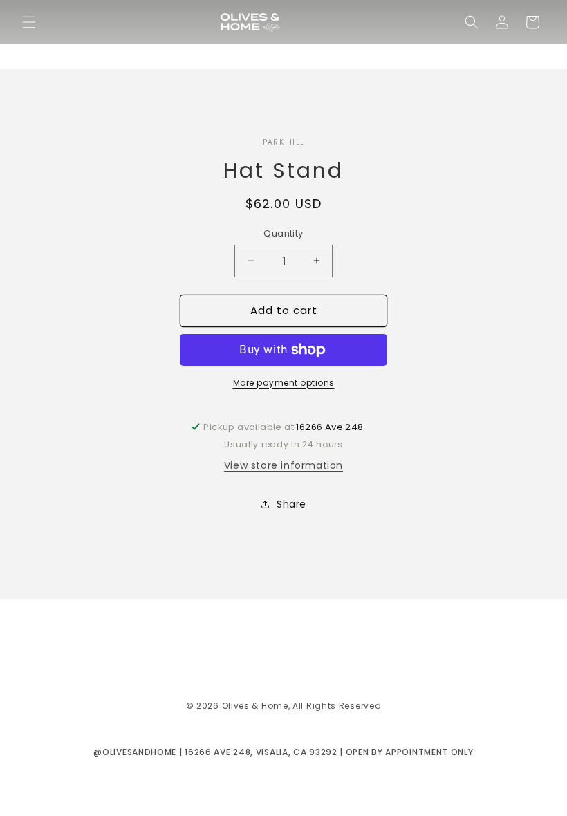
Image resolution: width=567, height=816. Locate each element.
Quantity (283, 233)
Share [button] (291, 504)
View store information (283, 465)
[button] (29, 22)
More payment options (284, 383)
